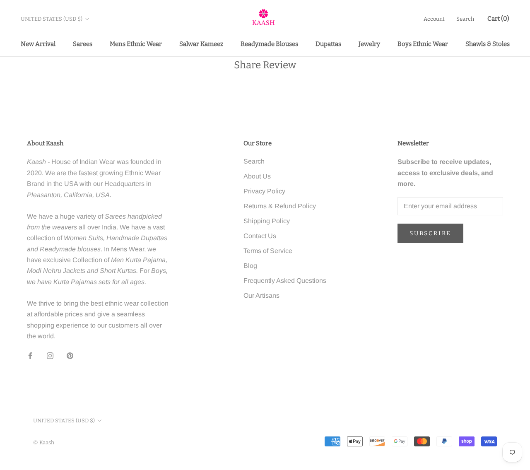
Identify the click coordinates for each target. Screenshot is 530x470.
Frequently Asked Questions (284, 280)
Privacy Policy (264, 191)
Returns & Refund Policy (279, 206)
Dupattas (328, 44)
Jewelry (369, 44)
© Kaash (43, 442)
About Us (257, 176)
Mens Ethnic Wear (136, 44)
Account (434, 19)
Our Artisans (261, 295)
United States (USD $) (51, 19)
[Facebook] (30, 355)
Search (465, 19)
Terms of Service (267, 250)
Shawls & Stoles (487, 44)
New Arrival (38, 44)
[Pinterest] (70, 355)
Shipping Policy (266, 220)
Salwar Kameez (201, 44)
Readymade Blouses (269, 44)
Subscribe (430, 233)
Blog (250, 265)
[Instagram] (50, 355)
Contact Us (259, 235)
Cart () (498, 18)
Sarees (82, 44)
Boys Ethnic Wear (423, 44)
